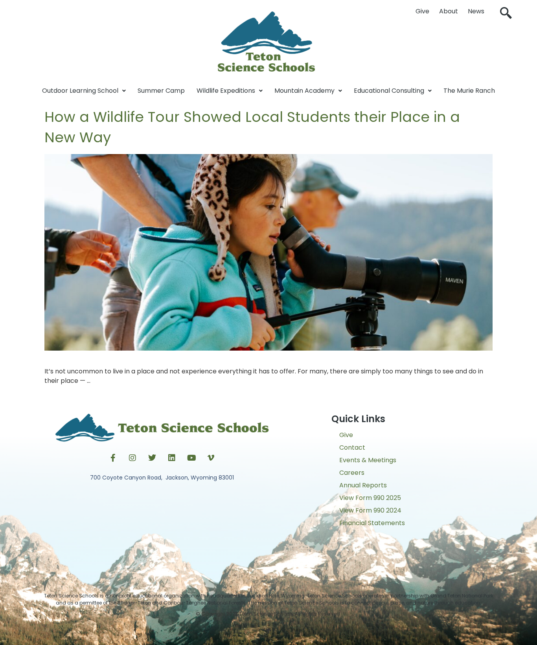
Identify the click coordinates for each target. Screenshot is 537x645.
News (476, 11)
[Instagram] (132, 458)
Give (422, 11)
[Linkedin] (172, 458)
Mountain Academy (304, 90)
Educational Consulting (389, 90)
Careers (351, 472)
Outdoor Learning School (80, 90)
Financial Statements (372, 522)
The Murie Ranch (469, 90)
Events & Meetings (367, 460)
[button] (506, 14)
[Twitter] (152, 458)
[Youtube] (191, 458)
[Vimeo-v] (211, 458)
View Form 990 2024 (370, 510)
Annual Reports (363, 485)
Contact (352, 447)
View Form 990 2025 (370, 497)
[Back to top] (268, 631)
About (448, 11)
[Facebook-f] (113, 458)
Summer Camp (161, 90)
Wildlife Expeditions (226, 90)
